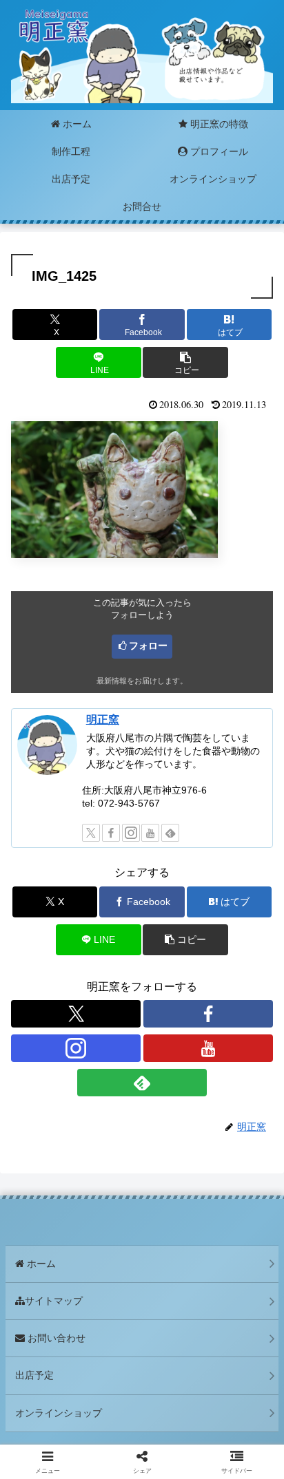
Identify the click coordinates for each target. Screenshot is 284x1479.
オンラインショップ (58, 1412)
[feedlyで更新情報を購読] (170, 833)
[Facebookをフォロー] (111, 833)
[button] (185, 362)
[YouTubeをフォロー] (150, 833)
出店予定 (34, 1375)
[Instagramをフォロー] (131, 833)
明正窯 (102, 719)
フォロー (148, 645)
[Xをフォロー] (91, 833)
